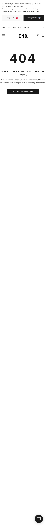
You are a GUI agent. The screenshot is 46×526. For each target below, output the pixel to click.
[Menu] (3, 35)
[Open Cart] (42, 35)
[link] (23, 35)
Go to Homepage (23, 91)
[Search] (38, 35)
